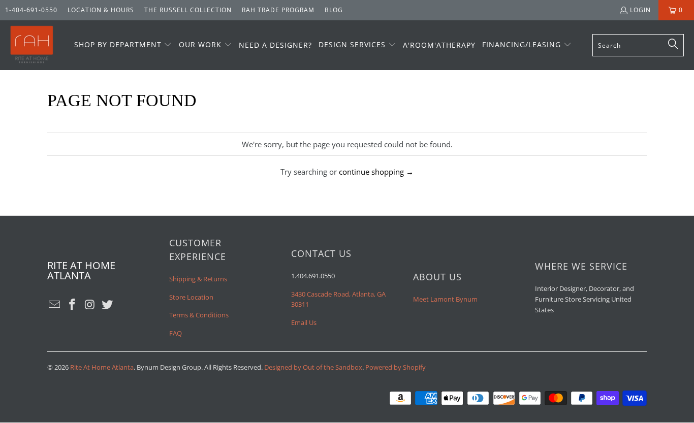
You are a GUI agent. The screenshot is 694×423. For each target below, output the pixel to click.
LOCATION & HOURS (101, 10)
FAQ (175, 333)
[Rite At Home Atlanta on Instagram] (90, 305)
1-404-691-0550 (31, 10)
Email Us (304, 322)
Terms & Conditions (199, 314)
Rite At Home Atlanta (102, 367)
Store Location (191, 297)
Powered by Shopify (395, 367)
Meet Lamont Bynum (445, 299)
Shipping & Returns (198, 278)
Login (640, 10)
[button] (123, 45)
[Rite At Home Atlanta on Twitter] (107, 305)
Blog (334, 10)
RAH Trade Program (278, 10)
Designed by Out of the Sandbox (313, 367)
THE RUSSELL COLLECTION (188, 10)
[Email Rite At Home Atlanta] (54, 305)
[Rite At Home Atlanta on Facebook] (72, 305)
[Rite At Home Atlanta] (31, 45)
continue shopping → (376, 172)
